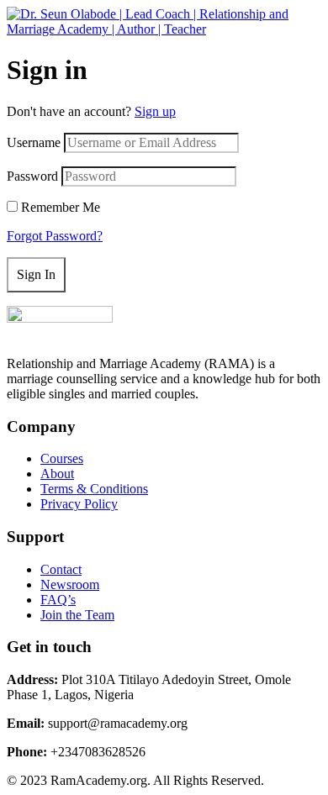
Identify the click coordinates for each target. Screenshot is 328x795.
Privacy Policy (79, 504)
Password (32, 176)
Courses (61, 458)
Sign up (155, 111)
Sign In (36, 274)
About (57, 473)
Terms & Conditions (94, 489)
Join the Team (77, 615)
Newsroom (69, 584)
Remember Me (60, 207)
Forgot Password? (55, 236)
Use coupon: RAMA (162, 65)
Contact (61, 569)
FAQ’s (58, 599)
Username (34, 142)
